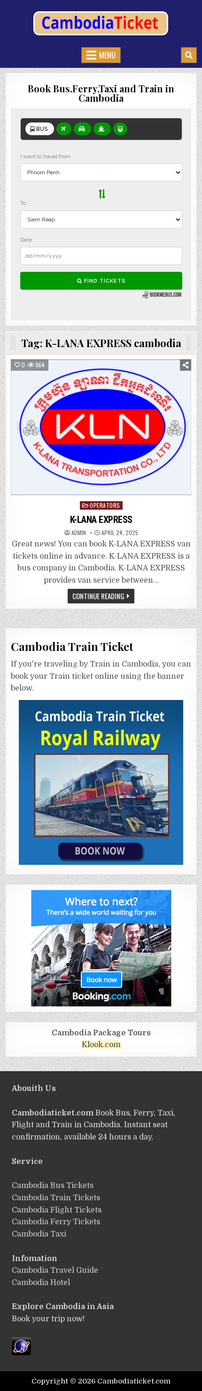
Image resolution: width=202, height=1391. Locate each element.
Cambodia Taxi (39, 1234)
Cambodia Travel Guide (55, 1270)
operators (105, 505)
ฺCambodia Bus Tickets (52, 1185)
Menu (107, 55)
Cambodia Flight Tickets (56, 1210)
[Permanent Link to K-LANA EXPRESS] (101, 427)
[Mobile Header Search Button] (189, 55)
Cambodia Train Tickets (56, 1198)
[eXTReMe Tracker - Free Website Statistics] (21, 1353)
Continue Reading (98, 596)
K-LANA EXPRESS (101, 519)
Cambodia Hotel (41, 1282)
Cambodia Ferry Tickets (56, 1222)
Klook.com (101, 1045)
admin (78, 533)
